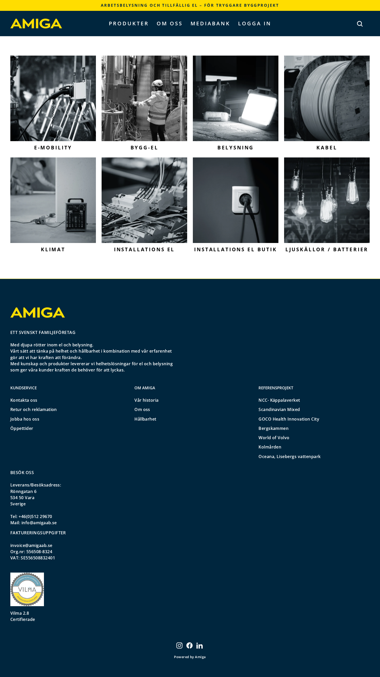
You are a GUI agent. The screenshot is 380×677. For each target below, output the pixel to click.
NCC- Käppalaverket (279, 400)
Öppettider (21, 428)
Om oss (170, 23)
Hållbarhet (145, 419)
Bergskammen (273, 428)
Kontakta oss (23, 400)
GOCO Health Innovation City (289, 419)
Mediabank (210, 23)
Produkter (129, 23)
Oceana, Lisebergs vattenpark (290, 456)
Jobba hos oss (24, 419)
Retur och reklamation (33, 409)
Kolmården (270, 447)
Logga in (254, 23)
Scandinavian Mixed (279, 409)
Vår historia (146, 400)
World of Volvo (274, 437)
